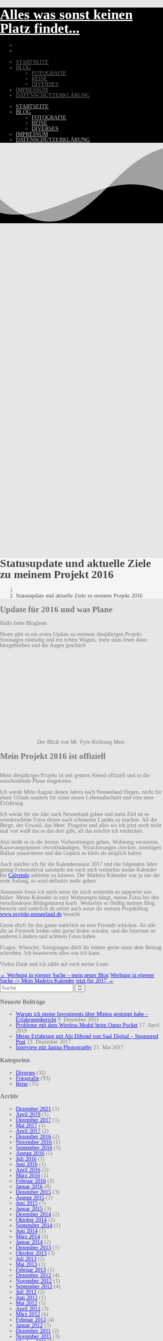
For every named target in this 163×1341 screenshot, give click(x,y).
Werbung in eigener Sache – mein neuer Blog (54, 975)
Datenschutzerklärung (53, 95)
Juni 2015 (27, 1203)
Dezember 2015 (33, 1192)
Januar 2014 (29, 1242)
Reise (39, 79)
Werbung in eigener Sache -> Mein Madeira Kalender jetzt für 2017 (77, 978)
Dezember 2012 (33, 1275)
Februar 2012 (31, 1320)
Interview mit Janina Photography (54, 1047)
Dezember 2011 (33, 1331)
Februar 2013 (31, 1270)
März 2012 (28, 1314)
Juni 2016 (27, 1164)
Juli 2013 (26, 1259)
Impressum (32, 90)
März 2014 (28, 1236)
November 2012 (34, 1281)
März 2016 (28, 1175)
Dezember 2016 (33, 1137)
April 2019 (28, 1114)
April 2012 (28, 1309)
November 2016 (34, 1142)
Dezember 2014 (33, 1214)
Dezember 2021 (33, 1109)
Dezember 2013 (33, 1248)
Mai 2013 (26, 1264)
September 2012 (34, 1286)
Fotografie (49, 73)
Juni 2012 (27, 1298)
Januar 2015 (29, 1209)
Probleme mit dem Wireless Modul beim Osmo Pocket (77, 1025)
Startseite (32, 62)
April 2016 (28, 1170)
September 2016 (34, 1148)
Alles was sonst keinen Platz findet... (66, 21)
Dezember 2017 (33, 1120)
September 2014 (34, 1225)
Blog (23, 68)
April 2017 (28, 1131)
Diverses (45, 84)
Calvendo (18, 875)
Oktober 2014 (31, 1220)
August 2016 (30, 1153)
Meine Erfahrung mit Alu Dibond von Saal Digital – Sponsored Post (87, 1039)
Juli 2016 (26, 1159)
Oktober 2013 (31, 1253)
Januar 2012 (29, 1325)
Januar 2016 (29, 1187)
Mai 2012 (26, 1303)
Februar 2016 (31, 1181)
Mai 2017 (26, 1125)
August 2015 (30, 1198)
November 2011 (33, 1336)
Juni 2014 (27, 1231)
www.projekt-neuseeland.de (31, 914)
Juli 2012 (26, 1292)
